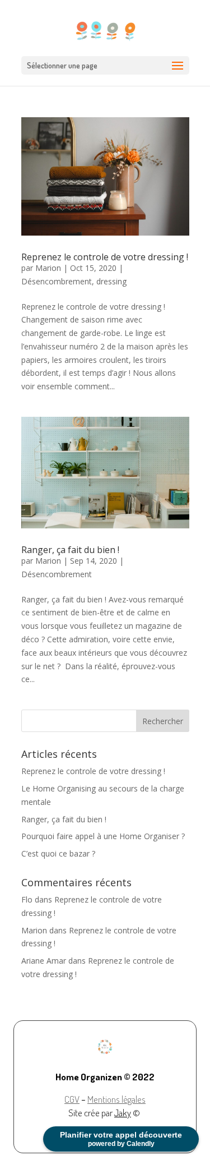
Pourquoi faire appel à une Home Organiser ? (103, 836)
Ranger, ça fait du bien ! (70, 550)
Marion (48, 268)
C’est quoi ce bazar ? (58, 853)
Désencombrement (56, 281)
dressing (111, 281)
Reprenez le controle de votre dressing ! (104, 257)
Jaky (122, 1112)
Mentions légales (116, 1099)
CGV (72, 1099)
